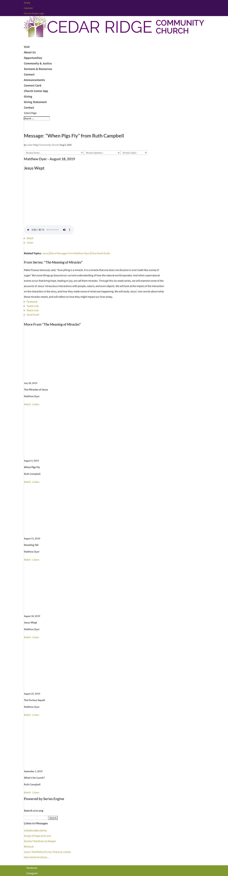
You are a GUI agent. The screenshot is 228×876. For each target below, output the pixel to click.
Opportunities (33, 58)
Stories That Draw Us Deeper (40, 841)
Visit (27, 47)
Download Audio (100, 253)
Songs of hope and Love (37, 836)
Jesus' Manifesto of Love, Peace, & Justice (47, 852)
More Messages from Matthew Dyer (70, 253)
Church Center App (36, 91)
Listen (30, 242)
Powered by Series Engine (44, 799)
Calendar (28, 8)
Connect (29, 74)
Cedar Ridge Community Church (43, 144)
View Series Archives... (36, 857)
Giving (27, 2)
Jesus (45, 253)
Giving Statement (35, 102)
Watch (30, 238)
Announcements (34, 80)
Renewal (29, 846)
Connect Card (32, 85)
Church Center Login (34, 13)
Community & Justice (38, 63)
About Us (30, 52)
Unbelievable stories (35, 830)
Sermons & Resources (38, 69)
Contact (29, 107)
